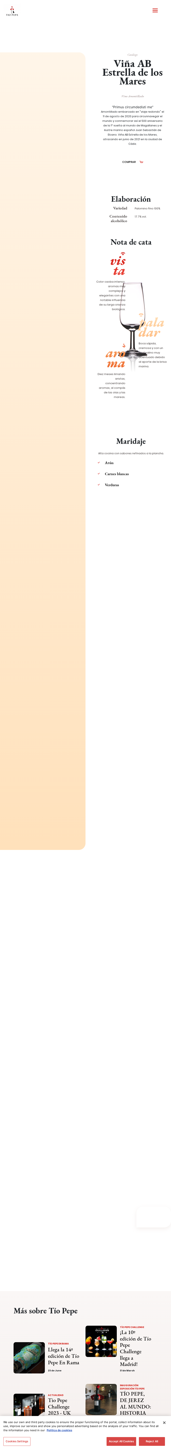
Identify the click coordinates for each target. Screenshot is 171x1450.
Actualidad (55, 1395)
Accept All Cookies (121, 1441)
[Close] (164, 1422)
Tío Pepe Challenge (132, 1327)
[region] (85, 1433)
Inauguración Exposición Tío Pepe (132, 1387)
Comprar (129, 162)
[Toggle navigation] (155, 10)
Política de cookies (59, 1430)
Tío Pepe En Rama (58, 1343)
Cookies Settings (17, 1441)
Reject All (152, 1441)
